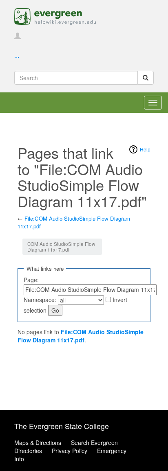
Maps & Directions (37, 442)
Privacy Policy (69, 451)
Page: (31, 280)
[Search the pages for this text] (145, 78)
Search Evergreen (94, 442)
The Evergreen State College (61, 426)
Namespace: (40, 300)
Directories (28, 451)
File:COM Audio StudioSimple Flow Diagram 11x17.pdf (74, 222)
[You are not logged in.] (17, 36)
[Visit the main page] (55, 15)
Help (145, 149)
